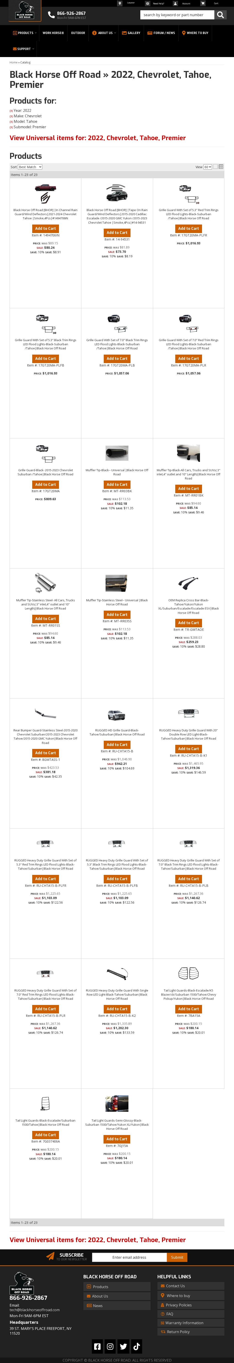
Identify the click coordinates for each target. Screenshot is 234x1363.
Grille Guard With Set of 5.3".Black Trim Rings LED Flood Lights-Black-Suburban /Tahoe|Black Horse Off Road (45, 344)
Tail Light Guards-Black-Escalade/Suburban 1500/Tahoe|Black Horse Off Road (45, 1122)
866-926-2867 (28, 1298)
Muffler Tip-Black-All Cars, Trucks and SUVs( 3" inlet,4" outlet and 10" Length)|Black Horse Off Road (188, 474)
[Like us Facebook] (97, 1346)
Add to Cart (45, 228)
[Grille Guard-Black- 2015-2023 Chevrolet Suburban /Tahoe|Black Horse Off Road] (45, 453)
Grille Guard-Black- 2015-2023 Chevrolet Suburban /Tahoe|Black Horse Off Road (45, 472)
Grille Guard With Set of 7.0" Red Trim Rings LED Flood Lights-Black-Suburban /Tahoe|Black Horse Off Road (188, 344)
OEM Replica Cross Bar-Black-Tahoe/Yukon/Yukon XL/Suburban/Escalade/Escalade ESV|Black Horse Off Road (188, 606)
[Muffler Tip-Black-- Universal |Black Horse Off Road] (117, 453)
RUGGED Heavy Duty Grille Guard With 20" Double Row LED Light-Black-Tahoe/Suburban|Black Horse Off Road (188, 734)
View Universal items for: (98, 1240)
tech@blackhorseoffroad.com (35, 1310)
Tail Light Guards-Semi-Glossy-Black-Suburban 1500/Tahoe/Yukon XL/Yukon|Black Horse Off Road (117, 1124)
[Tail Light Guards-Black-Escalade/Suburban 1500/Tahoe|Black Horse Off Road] (45, 1103)
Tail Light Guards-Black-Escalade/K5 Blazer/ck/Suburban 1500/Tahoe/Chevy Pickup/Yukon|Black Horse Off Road (188, 994)
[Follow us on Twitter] (123, 1346)
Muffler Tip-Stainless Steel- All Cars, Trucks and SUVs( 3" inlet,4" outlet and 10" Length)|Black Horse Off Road (45, 604)
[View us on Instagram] (110, 1346)
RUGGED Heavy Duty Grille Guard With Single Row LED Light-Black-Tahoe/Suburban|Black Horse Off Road (117, 994)
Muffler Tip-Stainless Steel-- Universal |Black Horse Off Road (117, 602)
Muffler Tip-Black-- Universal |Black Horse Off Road (117, 472)
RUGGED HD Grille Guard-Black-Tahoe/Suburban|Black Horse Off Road (117, 732)
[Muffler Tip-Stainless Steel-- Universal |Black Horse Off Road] (117, 583)
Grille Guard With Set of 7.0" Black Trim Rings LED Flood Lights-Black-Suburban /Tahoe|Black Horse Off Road (117, 344)
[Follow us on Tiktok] (136, 1346)
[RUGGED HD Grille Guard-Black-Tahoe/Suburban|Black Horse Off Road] (117, 713)
